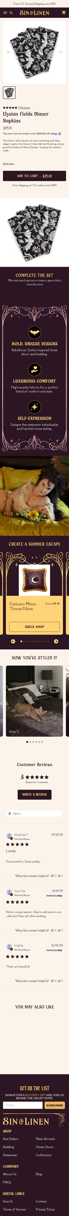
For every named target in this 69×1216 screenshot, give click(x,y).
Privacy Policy (45, 1209)
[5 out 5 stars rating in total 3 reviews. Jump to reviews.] (6, 1051)
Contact (41, 1201)
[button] (13, 641)
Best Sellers (11, 1139)
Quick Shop (34, 628)
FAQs (7, 1182)
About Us (9, 1174)
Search (8, 1201)
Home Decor (45, 1147)
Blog (39, 1174)
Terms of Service (14, 1209)
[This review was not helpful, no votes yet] (59, 876)
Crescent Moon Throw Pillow (22, 606)
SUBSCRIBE (54, 1105)
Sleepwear (10, 1155)
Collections (44, 1155)
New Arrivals (45, 1139)
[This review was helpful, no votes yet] (52, 876)
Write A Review (34, 794)
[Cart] (64, 13)
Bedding (8, 1147)
